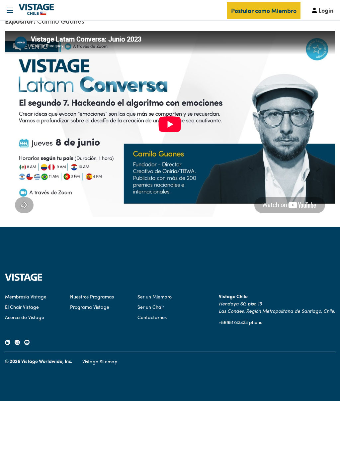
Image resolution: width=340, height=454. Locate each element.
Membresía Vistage (25, 296)
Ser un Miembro (154, 296)
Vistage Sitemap (100, 361)
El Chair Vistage (22, 306)
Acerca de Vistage (24, 317)
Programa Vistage (89, 306)
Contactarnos (152, 317)
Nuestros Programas (92, 296)
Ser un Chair (150, 306)
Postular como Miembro (264, 10)
